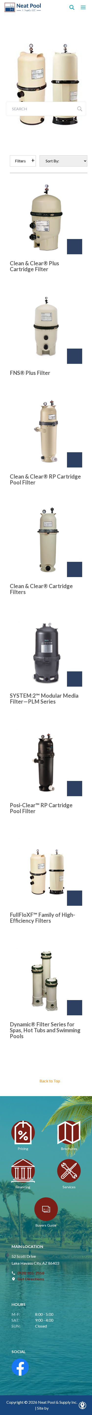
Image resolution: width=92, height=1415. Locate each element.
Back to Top (49, 1080)
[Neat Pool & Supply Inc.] (23, 7)
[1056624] (74, 1007)
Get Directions (30, 1278)
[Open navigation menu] (83, 7)
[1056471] (74, 246)
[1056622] (74, 898)
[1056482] (74, 356)
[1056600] (74, 679)
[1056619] (74, 788)
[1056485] (74, 459)
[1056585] (74, 569)
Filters (20, 160)
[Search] (71, 7)
